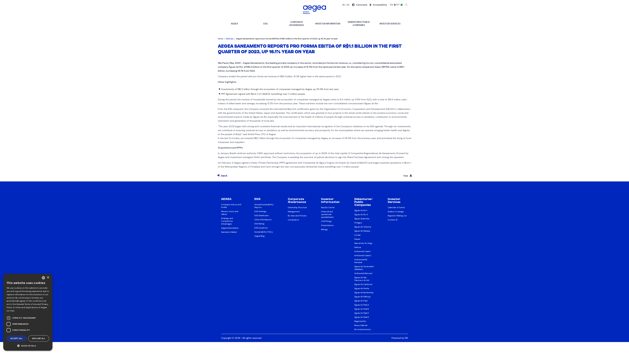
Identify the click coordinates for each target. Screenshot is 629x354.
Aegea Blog (259, 236)
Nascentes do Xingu (363, 243)
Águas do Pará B (361, 309)
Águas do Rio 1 (360, 210)
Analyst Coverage (396, 211)
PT (399, 5)
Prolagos (358, 222)
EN (391, 5)
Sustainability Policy (263, 232)
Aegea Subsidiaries (229, 228)
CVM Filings (326, 221)
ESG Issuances (261, 227)
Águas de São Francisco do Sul (361, 279)
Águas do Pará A (361, 305)
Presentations (327, 225)
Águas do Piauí (361, 300)
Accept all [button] (16, 338)
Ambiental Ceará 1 (362, 251)
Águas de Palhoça (362, 296)
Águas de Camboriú (363, 284)
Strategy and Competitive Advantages (227, 221)
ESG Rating (259, 223)
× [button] (48, 277)
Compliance (293, 219)
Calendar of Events (396, 207)
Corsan (357, 235)
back (224, 175)
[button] (28, 345)
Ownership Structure (297, 207)
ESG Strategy (260, 211)
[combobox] (43, 277)
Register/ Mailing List (397, 215)
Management (294, 211)
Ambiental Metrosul (363, 273)
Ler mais (10, 310)
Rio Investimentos (362, 329)
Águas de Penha (361, 288)
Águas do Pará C (361, 313)
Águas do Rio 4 (361, 214)
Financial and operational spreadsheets (327, 214)
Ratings (324, 229)
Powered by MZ (399, 337)
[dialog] (27, 312)
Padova (357, 247)
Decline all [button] (38, 338)
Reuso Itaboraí (360, 325)
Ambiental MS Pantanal (360, 261)
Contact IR (392, 219)
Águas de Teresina (362, 227)
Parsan (357, 239)
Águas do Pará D (361, 317)
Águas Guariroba (361, 218)
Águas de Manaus (362, 231)
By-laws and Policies (297, 215)
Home (220, 38)
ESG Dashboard (261, 215)
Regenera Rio (360, 321)
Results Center (328, 207)
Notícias (229, 38)
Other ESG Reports (263, 219)
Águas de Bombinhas (363, 292)
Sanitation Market (229, 232)
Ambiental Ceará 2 (362, 255)
